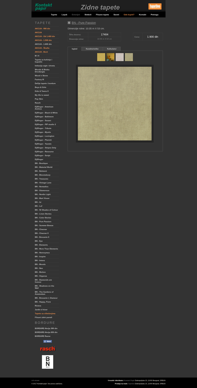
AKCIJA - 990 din (42, 28)
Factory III (39, 79)
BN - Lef (38, 206)
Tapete (54, 15)
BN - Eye (39, 241)
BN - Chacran (41, 229)
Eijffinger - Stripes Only (45, 148)
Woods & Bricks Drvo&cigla (42, 70)
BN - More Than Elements (46, 249)
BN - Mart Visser (42, 198)
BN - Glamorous (42, 190)
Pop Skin (39, 99)
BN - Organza (41, 276)
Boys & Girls (40, 87)
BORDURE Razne (42, 336)
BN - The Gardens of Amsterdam (44, 293)
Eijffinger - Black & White (46, 113)
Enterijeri (76, 15)
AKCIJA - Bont (41, 52)
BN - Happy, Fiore (43, 302)
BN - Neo (39, 268)
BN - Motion (40, 272)
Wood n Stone (41, 76)
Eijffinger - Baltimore (44, 117)
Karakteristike (92, 49)
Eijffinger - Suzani (43, 120)
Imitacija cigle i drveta (45, 66)
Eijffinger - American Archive (44, 108)
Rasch (38, 103)
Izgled (74, 49)
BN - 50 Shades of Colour (46, 210)
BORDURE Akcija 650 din (46, 332)
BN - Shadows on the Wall (44, 287)
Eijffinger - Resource (44, 152)
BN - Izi (38, 202)
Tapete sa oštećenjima (45, 313)
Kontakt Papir (129, 380)
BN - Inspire (40, 256)
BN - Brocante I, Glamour (46, 298)
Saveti (116, 15)
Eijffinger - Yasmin (43, 144)
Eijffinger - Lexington (44, 136)
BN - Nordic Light (43, 194)
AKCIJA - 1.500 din (43, 40)
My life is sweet (42, 95)
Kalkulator (111, 49)
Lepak (64, 15)
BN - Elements (41, 245)
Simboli (88, 15)
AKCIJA (38, 32)
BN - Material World (43, 167)
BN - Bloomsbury (42, 175)
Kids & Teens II (42, 91)
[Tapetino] (155, 10)
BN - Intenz (40, 260)
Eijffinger (39, 159)
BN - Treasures (41, 179)
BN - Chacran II (42, 233)
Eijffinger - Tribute (43, 128)
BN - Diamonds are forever (43, 281)
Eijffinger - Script (42, 155)
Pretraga (154, 15)
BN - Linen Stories (43, 214)
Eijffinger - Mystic (43, 132)
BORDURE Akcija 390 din (46, 328)
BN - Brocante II (42, 237)
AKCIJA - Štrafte (42, 48)
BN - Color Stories (43, 218)
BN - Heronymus (42, 253)
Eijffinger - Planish (43, 140)
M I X (37, 56)
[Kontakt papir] (42, 11)
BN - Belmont (41, 171)
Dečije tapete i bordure (45, 83)
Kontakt (142, 15)
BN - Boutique (41, 163)
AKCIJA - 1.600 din (43, 44)
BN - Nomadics (41, 186)
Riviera (38, 306)
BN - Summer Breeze (44, 225)
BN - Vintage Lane (43, 183)
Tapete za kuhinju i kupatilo (43, 61)
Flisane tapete (102, 15)
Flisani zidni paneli (43, 317)
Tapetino (131, 384)
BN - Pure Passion (43, 221)
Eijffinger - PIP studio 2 (45, 124)
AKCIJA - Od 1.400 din (45, 36)
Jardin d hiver (41, 310)
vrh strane (35, 380)
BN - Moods (40, 264)
